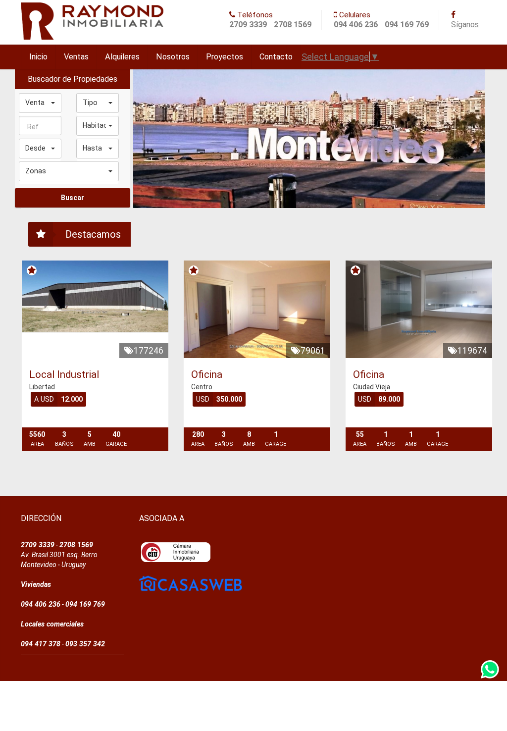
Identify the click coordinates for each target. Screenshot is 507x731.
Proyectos (224, 56)
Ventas (76, 56)
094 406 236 (356, 24)
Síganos (465, 24)
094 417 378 (40, 644)
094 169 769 (407, 24)
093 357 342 (85, 644)
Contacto (276, 56)
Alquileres (122, 56)
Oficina (206, 374)
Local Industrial (64, 374)
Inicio (38, 56)
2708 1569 (292, 24)
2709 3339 (248, 24)
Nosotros (173, 56)
